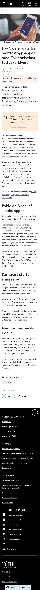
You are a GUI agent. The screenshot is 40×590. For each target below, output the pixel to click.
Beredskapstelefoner (10, 426)
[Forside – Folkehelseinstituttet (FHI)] (7, 3)
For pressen (6, 468)
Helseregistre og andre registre (14, 493)
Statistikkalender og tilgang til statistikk (17, 453)
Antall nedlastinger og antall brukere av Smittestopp (19, 194)
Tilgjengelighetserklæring (12, 577)
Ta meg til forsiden (19, 127)
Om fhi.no (6, 572)
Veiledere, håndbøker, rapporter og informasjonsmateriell (15, 486)
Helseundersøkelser (9, 497)
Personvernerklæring (10, 581)
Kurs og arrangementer (11, 448)
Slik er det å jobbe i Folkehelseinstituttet (17, 458)
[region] (23, 121)
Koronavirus (8, 382)
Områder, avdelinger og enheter (14, 463)
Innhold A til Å (7, 502)
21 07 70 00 (10, 431)
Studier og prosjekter (10, 480)
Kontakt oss (6, 421)
